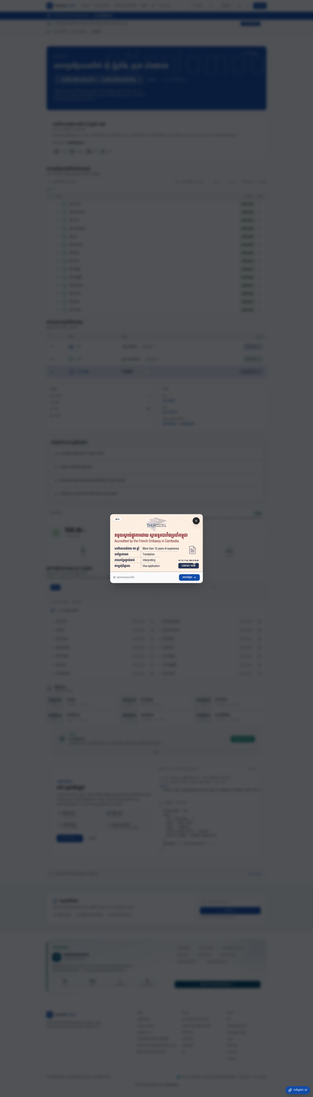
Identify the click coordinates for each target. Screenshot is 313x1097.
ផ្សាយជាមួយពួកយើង (125, 577)
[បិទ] (196, 520)
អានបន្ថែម (187, 577)
